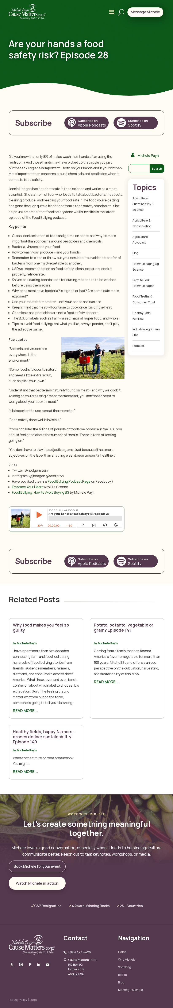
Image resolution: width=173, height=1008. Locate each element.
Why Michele (127, 959)
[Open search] (121, 12)
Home (122, 952)
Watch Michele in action (37, 883)
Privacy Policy (18, 1000)
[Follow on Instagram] (21, 964)
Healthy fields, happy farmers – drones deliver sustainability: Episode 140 (44, 737)
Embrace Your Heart (27, 487)
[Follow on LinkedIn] (38, 964)
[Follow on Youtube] (47, 964)
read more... (25, 710)
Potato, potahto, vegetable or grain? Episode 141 (123, 627)
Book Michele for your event (37, 866)
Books (122, 975)
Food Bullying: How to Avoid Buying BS (40, 492)
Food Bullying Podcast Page (69, 481)
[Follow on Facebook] (12, 964)
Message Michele (130, 990)
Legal (33, 1000)
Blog (121, 982)
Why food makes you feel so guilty (41, 627)
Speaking (124, 967)
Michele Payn (27, 643)
